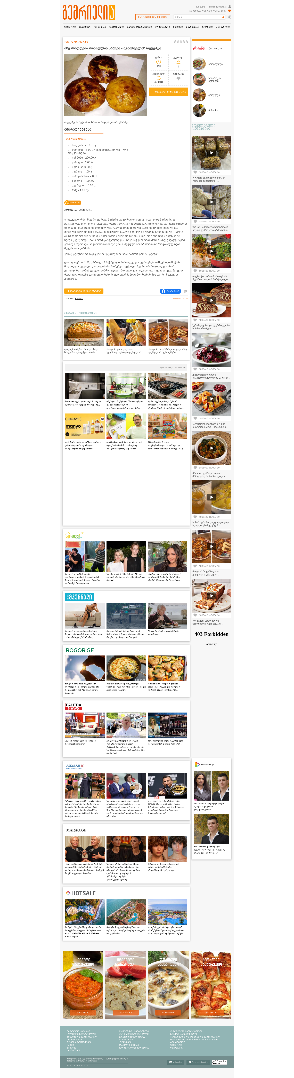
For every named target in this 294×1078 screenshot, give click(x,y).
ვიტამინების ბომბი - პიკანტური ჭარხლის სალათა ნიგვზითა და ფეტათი (210, 377)
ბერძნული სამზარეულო (134, 1034)
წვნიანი (71, 1047)
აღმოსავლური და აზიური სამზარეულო (195, 1037)
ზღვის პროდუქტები (79, 1042)
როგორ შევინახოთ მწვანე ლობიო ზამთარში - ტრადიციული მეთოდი (208, 181)
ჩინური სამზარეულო (132, 1037)
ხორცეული (126, 1039)
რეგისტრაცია (218, 7)
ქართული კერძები (78, 1031)
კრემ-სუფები (75, 1039)
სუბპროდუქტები (129, 1045)
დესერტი (176, 1045)
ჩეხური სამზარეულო (183, 1034)
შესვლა (200, 7)
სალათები (125, 1042)
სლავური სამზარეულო (81, 1034)
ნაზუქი (79, 298)
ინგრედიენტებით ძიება (152, 17)
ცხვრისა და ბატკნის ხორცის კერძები (194, 1039)
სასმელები (73, 1050)
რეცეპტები (83, 1012)
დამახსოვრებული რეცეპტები (207, 10)
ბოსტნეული (177, 1042)
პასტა (70, 1045)
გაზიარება (173, 291)
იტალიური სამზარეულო (134, 1031)
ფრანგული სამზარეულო (186, 1031)
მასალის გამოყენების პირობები (82, 1061)
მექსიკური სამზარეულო (82, 1037)
